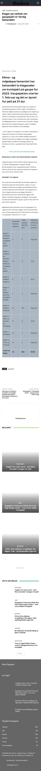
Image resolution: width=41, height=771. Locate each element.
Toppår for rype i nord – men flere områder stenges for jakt (20, 468)
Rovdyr (15, 10)
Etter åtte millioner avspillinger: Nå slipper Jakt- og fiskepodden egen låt (20, 550)
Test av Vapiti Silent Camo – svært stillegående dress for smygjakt (26, 645)
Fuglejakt (20, 464)
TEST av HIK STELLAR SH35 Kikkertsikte (21, 151)
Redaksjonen (12, 24)
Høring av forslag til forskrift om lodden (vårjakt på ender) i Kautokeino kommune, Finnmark (10, 394)
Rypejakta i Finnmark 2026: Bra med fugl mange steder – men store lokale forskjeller (20, 508)
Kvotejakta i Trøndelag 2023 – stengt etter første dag (31, 392)
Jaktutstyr (18, 641)
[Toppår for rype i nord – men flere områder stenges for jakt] (20, 451)
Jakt (3, 10)
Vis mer (20, 653)
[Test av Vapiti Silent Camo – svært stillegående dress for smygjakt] (7, 644)
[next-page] (6, 557)
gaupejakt (11, 369)
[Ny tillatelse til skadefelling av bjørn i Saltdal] (7, 630)
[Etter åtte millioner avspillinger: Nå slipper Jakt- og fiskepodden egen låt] (20, 533)
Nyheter (9, 10)
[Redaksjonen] (3, 23)
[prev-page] (3, 557)
